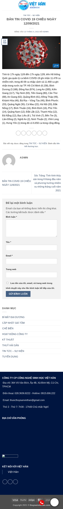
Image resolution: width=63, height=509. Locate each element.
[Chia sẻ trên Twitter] (28, 133)
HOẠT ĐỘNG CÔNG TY (15, 334)
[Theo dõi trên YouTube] (15, 481)
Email (9, 255)
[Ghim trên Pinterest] (39, 133)
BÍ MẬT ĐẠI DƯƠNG (13, 317)
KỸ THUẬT (8, 339)
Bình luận (11, 217)
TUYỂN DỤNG (10, 356)
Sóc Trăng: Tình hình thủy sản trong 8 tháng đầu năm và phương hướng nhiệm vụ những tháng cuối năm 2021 (47, 183)
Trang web (11, 269)
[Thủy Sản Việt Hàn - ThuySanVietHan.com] (31, 5)
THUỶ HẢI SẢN (10, 345)
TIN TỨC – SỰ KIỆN (31, 15)
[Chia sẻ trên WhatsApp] (18, 133)
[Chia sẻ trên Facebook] (23, 133)
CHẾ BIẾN (7, 328)
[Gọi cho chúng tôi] (10, 481)
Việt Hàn (13, 471)
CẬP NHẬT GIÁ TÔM (13, 323)
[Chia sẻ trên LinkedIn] (44, 133)
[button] (4, 5)
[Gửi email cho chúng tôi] (4, 481)
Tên (8, 242)
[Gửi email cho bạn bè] (34, 133)
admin (46, 32)
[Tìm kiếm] (60, 5)
